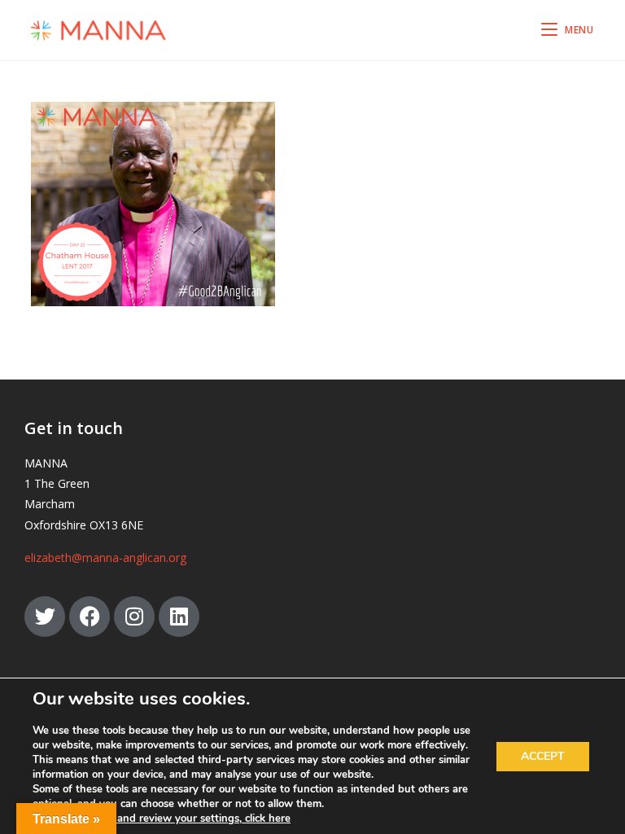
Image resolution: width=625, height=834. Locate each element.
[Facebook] (89, 616)
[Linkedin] (179, 616)
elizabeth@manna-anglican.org (105, 557)
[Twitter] (44, 616)
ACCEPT (543, 756)
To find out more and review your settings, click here (162, 818)
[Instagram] (134, 616)
